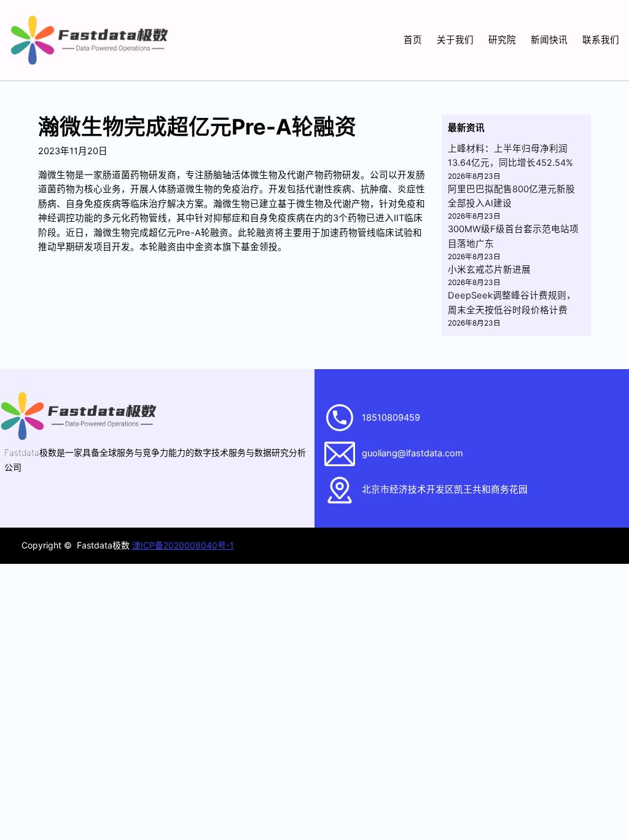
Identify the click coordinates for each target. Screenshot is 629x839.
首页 (413, 39)
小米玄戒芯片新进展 (489, 269)
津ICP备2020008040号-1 (183, 545)
